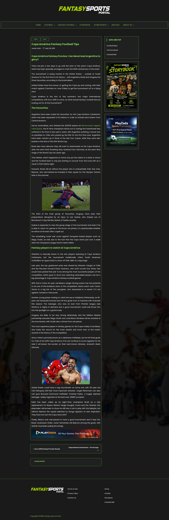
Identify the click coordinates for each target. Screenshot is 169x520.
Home (38, 25)
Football (48, 25)
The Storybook (112, 50)
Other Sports (100, 25)
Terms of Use (72, 489)
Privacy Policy (72, 493)
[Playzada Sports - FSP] (65, 437)
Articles (116, 25)
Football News (112, 46)
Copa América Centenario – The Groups (83, 447)
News (44, 39)
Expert (36, 39)
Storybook (85, 25)
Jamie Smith (36, 48)
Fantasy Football (66, 25)
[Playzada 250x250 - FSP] (122, 145)
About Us (127, 25)
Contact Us (71, 498)
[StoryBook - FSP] (122, 108)
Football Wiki (111, 54)
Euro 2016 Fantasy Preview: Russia (47, 449)
